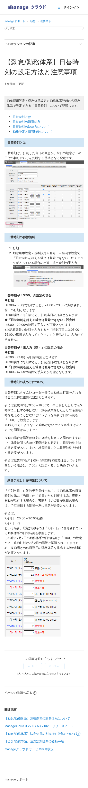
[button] (59, 7)
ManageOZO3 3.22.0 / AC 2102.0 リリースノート (39, 726)
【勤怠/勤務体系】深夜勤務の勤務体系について (37, 718)
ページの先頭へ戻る (18, 693)
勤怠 (32, 21)
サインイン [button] (71, 7)
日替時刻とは (22, 117)
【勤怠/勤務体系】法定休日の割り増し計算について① (42, 734)
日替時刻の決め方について (31, 127)
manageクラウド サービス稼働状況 (29, 749)
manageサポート (15, 21)
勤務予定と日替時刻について (33, 131)
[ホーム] (27, 11)
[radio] (33, 666)
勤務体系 (45, 21)
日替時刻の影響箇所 (26, 122)
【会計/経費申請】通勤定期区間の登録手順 (34, 741)
